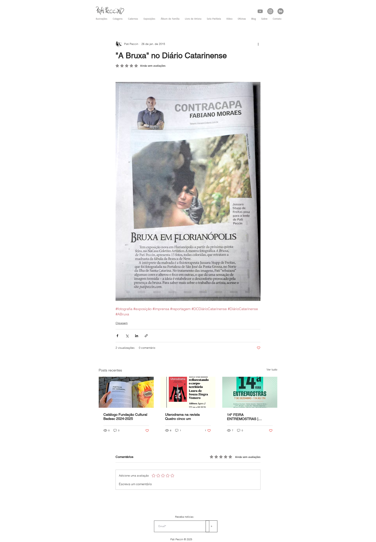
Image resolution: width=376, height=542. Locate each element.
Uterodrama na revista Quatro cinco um (182, 416)
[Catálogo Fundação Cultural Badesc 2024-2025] (126, 392)
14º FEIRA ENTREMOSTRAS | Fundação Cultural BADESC (249, 417)
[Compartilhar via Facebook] (117, 336)
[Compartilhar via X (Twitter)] (127, 336)
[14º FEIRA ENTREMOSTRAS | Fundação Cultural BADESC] (249, 392)
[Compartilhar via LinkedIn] (136, 336)
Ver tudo (272, 369)
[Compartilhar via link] (146, 336)
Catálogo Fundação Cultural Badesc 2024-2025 (125, 416)
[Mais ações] (258, 44)
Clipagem (122, 323)
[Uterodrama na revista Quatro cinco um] (187, 392)
